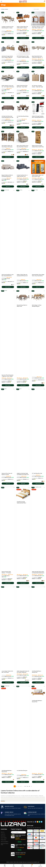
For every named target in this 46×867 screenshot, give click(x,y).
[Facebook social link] (35, 822)
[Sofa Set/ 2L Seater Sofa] (13, 854)
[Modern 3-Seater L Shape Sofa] (13, 847)
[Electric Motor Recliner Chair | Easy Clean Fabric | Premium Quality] (23, 137)
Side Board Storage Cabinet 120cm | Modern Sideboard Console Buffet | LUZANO (7, 57)
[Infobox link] (11, 807)
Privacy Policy (3, 839)
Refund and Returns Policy (4, 844)
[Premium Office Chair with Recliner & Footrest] (8, 430)
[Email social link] (37, 822)
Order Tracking (3, 837)
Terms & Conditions (4, 841)
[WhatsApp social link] (39, 822)
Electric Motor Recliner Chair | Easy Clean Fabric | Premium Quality (22, 147)
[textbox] (18, 832)
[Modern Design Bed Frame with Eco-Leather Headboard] (23, 628)
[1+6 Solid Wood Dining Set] (23, 727)
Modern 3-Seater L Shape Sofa (20, 845)
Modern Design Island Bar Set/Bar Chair (20, 836)
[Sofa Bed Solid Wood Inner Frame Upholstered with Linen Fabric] (8, 108)
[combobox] (18, 832)
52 (25, 786)
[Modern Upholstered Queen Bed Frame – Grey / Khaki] (23, 77)
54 (29, 786)
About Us (2, 832)
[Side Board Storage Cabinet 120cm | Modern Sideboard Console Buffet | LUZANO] (8, 48)
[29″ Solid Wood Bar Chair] (38, 430)
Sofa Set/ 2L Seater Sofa (20, 852)
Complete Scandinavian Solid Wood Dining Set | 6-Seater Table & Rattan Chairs (7, 28)
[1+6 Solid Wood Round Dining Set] (23, 108)
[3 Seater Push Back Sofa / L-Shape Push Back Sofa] (23, 167)
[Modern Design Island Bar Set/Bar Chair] (13, 838)
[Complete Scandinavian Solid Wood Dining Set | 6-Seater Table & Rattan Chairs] (8, 18)
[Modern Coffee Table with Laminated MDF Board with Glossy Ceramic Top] (23, 231)
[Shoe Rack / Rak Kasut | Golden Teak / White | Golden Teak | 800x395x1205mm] (38, 18)
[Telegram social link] (41, 822)
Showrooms (3, 835)
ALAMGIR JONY (36, 862)
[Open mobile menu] (1, 1)
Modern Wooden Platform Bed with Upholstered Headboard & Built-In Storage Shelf (38, 573)
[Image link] (13, 823)
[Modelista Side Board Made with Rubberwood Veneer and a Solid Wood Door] (23, 430)
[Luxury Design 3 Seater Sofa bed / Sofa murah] (8, 628)
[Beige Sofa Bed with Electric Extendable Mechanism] (8, 167)
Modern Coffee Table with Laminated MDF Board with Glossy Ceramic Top (22, 275)
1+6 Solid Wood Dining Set (22, 770)
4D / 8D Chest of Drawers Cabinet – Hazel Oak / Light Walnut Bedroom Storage (37, 87)
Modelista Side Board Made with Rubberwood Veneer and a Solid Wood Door (23, 474)
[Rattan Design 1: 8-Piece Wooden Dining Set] (38, 297)
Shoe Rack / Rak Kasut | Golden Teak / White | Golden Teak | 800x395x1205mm (38, 28)
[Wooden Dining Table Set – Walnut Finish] (23, 297)
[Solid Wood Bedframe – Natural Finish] (38, 628)
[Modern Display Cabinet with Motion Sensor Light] (38, 167)
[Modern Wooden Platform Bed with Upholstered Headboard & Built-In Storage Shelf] (38, 528)
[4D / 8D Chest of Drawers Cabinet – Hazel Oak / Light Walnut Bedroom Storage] (38, 77)
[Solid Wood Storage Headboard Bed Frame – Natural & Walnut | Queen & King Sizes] (23, 494)
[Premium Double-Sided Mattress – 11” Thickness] (8, 528)
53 (27, 786)
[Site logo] (23, 1)
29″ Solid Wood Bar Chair (37, 473)
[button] (8, 38)
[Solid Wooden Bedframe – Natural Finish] (8, 727)
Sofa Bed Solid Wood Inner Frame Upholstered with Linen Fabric (7, 117)
